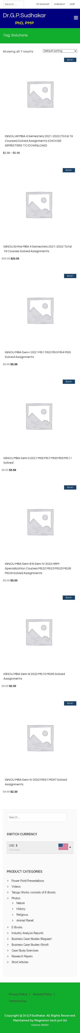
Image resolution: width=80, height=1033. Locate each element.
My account (42, 4)
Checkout (59, 4)
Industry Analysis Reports (27, 933)
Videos (16, 886)
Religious (22, 914)
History (21, 908)
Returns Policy (42, 994)
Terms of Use (17, 1001)
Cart (72, 4)
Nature (21, 903)
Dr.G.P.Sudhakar (24, 15)
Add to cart (51, 206)
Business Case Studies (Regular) (32, 938)
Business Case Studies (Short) (30, 944)
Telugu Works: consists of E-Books (34, 892)
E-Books (17, 927)
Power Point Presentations (28, 880)
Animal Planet (25, 920)
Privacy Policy (18, 994)
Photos (16, 898)
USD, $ (13, 845)
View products (52, 96)
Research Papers (22, 956)
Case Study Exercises (25, 950)
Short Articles (20, 962)
